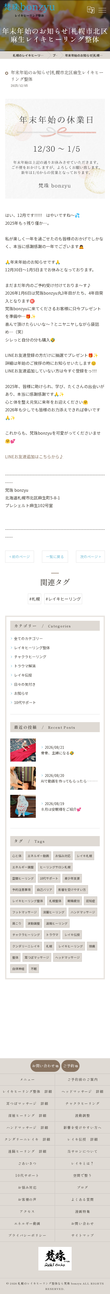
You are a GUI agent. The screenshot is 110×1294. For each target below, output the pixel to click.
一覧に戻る (55, 556)
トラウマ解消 (25, 665)
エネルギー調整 (23, 867)
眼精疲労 (74, 901)
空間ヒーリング (23, 878)
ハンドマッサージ (83, 912)
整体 (15, 957)
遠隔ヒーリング (57, 923)
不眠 (34, 969)
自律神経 (18, 969)
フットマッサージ (24, 912)
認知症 (90, 901)
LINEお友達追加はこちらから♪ (34, 456)
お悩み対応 (63, 856)
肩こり (16, 923)
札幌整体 (55, 901)
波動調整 (34, 923)
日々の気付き (25, 684)
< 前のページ (19, 556)
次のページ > (90, 556)
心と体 (16, 856)
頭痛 (92, 946)
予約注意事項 (21, 889)
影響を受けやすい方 (72, 889)
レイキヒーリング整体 (32, 647)
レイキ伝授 (23, 675)
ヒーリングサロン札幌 (55, 867)
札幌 (49, 946)
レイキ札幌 (84, 856)
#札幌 (34, 599)
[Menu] (102, 9)
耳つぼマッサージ (37, 957)
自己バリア (44, 889)
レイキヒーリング (70, 946)
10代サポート (25, 702)
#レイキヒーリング (63, 599)
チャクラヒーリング (30, 656)
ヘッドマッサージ (67, 957)
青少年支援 (72, 878)
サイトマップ (82, 1235)
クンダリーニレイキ (26, 946)
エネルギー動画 (38, 856)
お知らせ (21, 693)
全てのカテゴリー (28, 638)
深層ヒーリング (53, 912)
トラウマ (52, 935)
